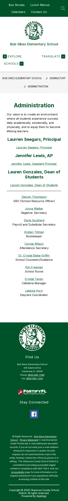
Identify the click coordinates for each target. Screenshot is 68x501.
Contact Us (39, 12)
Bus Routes (17, 5)
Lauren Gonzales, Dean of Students (34, 185)
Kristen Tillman (34, 232)
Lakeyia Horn (34, 290)
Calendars (19, 12)
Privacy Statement (29, 440)
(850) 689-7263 (34, 378)
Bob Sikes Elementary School (22, 78)
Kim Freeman (34, 267)
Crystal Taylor (34, 279)
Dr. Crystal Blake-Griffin (34, 255)
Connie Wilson (34, 244)
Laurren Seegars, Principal (34, 147)
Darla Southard (34, 220)
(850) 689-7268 (36, 375)
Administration (38, 86)
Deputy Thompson (34, 197)
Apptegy (42, 496)
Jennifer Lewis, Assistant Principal (34, 163)
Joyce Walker (34, 208)
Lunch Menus (40, 5)
